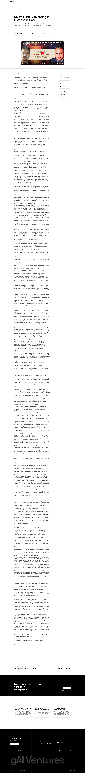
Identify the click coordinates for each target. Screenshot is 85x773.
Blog (41, 743)
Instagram (70, 742)
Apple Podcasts (64, 84)
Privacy (70, 770)
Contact (72, 1)
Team (55, 1)
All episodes (17, 9)
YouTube (62, 83)
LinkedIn (26, 654)
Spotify (62, 86)
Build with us (49, 743)
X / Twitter (20, 654)
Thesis (48, 739)
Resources (66, 1)
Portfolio (60, 1)
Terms (74, 770)
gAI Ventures (14, 1)
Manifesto (42, 741)
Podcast (48, 741)
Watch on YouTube (67, 690)
